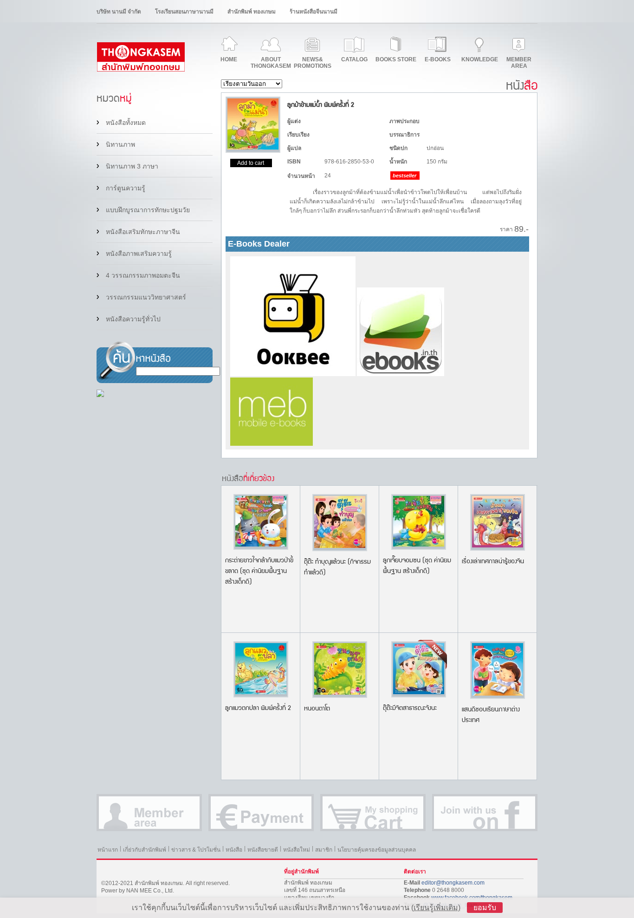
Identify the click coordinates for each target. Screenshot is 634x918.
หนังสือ (234, 849)
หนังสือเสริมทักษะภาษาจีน (143, 231)
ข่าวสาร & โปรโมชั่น (195, 849)
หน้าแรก (107, 849)
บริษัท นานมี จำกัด (119, 11)
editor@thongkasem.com (453, 882)
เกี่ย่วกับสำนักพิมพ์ (144, 849)
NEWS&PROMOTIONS (312, 62)
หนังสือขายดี (262, 849)
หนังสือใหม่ (296, 849)
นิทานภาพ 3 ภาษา (132, 166)
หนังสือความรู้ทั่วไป (133, 319)
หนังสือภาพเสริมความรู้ (139, 253)
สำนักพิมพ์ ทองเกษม (251, 11)
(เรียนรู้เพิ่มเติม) (435, 907)
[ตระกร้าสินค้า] (373, 812)
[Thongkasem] (141, 69)
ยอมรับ (484, 907)
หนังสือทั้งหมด (126, 122)
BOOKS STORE (395, 59)
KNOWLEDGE (479, 59)
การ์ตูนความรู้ (125, 188)
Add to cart (250, 163)
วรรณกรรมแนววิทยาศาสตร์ (146, 297)
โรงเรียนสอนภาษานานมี (184, 11)
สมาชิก (323, 849)
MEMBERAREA (518, 62)
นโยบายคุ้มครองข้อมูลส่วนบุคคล (376, 849)
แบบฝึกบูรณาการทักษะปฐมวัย (148, 210)
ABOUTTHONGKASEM (271, 62)
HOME (228, 59)
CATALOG (354, 59)
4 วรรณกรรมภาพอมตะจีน (143, 275)
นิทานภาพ (120, 144)
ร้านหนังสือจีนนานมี (313, 11)
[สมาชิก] (149, 812)
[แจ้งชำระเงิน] (261, 812)
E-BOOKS (438, 59)
